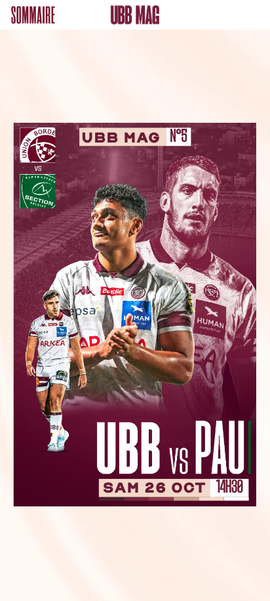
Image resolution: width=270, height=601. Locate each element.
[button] (33, 15)
